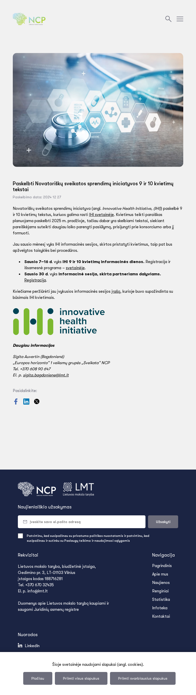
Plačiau (37, 678)
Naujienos (161, 582)
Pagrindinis (162, 565)
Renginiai (160, 591)
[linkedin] (26, 403)
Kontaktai (161, 616)
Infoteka (159, 608)
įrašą (116, 291)
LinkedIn (32, 646)
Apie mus (160, 574)
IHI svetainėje (101, 214)
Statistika (161, 599)
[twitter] (37, 403)
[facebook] (16, 403)
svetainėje (75, 268)
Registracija (35, 280)
